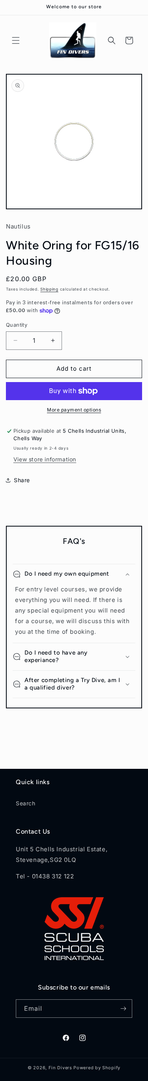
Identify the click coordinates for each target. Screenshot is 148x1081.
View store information (44, 459)
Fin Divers (60, 1067)
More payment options (74, 410)
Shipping (49, 289)
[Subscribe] (123, 1008)
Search (26, 803)
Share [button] (22, 480)
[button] (15, 40)
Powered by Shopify (96, 1067)
